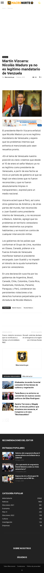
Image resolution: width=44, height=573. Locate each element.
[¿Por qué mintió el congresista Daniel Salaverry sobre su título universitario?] (8, 467)
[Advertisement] (22, 33)
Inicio (4, 8)
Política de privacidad (33, 566)
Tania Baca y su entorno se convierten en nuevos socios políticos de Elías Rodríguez (28, 396)
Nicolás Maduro (28, 308)
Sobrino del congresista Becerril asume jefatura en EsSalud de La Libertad (27, 455)
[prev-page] (3, 420)
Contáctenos (21, 566)
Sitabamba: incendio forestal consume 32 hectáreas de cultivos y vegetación (27, 385)
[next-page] (7, 420)
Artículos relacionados (12, 376)
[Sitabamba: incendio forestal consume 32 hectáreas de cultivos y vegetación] (8, 385)
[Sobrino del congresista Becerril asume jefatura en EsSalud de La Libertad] (8, 456)
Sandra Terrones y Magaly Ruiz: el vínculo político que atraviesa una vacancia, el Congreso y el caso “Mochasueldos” (27, 409)
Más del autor (27, 376)
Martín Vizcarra (16, 308)
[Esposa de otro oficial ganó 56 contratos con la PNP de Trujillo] (8, 479)
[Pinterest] (15, 85)
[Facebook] (4, 85)
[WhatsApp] (20, 85)
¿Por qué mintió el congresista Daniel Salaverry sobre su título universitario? (27, 467)
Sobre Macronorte (9, 566)
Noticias (10, 8)
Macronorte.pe (9, 77)
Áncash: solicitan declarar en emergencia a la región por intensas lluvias (32, 337)
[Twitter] (9, 85)
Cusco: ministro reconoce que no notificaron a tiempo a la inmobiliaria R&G (12, 338)
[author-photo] (22, 362)
